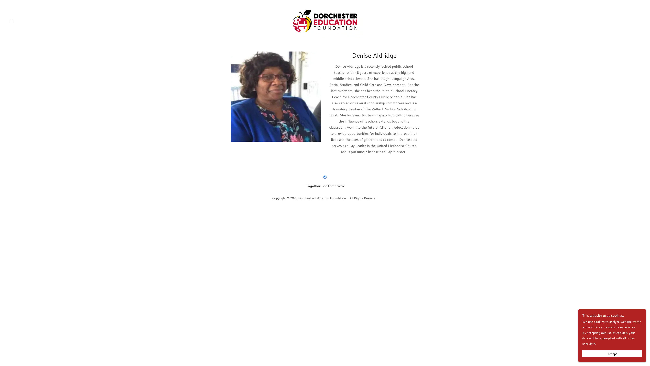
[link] (325, 20)
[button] (11, 21)
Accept (612, 354)
